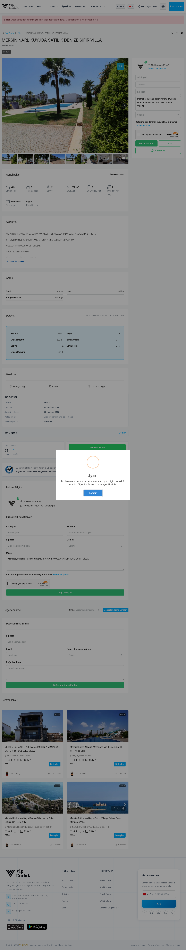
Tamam (93, 492)
